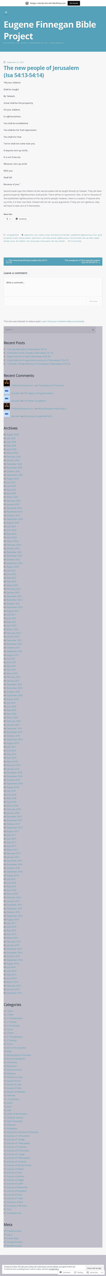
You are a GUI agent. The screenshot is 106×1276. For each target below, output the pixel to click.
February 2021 (14, 677)
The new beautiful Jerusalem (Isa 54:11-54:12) (27, 261)
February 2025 (14, 500)
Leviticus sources (15, 1117)
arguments (28, 235)
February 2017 (14, 853)
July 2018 (11, 790)
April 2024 (11, 537)
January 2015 (13, 945)
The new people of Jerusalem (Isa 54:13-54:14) (41, 71)
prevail (53, 238)
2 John (10, 1029)
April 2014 (11, 978)
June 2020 (11, 706)
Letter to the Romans (17, 1113)
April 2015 (11, 934)
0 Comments (76, 241)
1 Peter (10, 1014)
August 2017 (13, 831)
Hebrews (11, 1095)
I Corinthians (13, 1099)
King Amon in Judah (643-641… (38, 416)
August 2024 (13, 522)
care (36, 235)
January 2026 (13, 460)
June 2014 (11, 971)
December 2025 (14, 464)
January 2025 (13, 504)
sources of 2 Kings (16, 1154)
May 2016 (11, 886)
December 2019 (14, 728)
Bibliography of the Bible (19, 1055)
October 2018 (13, 779)
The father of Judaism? (35, 400)
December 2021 (14, 640)
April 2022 (11, 625)
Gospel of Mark (14, 1088)
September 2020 (15, 695)
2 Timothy (12, 1040)
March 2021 (12, 673)
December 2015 (14, 904)
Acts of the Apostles (16, 1047)
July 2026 (11, 438)
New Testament (14, 1121)
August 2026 (13, 434)
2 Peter (10, 1033)
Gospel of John (14, 1080)
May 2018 (11, 798)
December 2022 (14, 596)
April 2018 (11, 801)
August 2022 (13, 611)
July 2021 (11, 658)
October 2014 (13, 956)
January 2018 (13, 813)
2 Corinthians (13, 1025)
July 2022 (11, 614)
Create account (14, 1231)
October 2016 (13, 868)
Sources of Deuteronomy (19, 1165)
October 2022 (13, 603)
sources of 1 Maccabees (18, 1143)
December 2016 (14, 860)
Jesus (9, 1106)
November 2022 (14, 599)
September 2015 (15, 915)
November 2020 (14, 688)
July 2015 (11, 923)
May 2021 (11, 666)
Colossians (12, 1062)
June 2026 (11, 441)
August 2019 (13, 743)
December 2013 (14, 993)
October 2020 (13, 691)
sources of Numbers (17, 1191)
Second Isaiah (75, 238)
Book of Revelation (16, 1058)
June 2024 (11, 530)
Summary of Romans (17, 1205)
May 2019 (11, 754)
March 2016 (12, 893)
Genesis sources (14, 1077)
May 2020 (11, 710)
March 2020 (12, 717)
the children (20, 241)
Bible (9, 1051)
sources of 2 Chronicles (18, 1150)
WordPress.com (14, 1245)
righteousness (63, 238)
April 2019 (11, 757)
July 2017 (11, 835)
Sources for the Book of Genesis (22, 1132)
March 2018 (12, 805)
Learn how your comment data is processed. (63, 321)
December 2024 (14, 508)
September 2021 (15, 651)
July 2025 (11, 482)
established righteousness (81, 235)
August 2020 (13, 699)
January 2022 (13, 636)
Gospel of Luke (14, 1084)
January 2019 (13, 769)
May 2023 (11, 577)
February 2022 (14, 633)
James (10, 1102)
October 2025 (13, 471)
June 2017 (11, 838)
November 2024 (14, 511)
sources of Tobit (15, 1198)
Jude (9, 1110)
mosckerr (15, 393)
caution (42, 235)
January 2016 (13, 901)
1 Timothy (12, 1022)
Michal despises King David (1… (53, 408)
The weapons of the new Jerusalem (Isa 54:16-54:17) (82, 261)
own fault (46, 238)
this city (55, 241)
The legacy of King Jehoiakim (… (39, 393)
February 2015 (14, 941)
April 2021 (11, 669)
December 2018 (14, 772)
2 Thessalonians (15, 1036)
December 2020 (14, 684)
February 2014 (14, 985)
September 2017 (15, 827)
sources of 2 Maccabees (18, 1157)
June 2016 (11, 882)
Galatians (11, 1073)
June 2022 (11, 618)
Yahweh (62, 241)
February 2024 (14, 544)
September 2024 (15, 519)
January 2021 (13, 680)
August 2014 (13, 963)
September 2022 (15, 607)
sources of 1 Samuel (16, 1146)
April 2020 (11, 713)
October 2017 (13, 824)
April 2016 (11, 890)
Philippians (12, 1128)
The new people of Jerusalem (38, 241)
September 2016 (15, 871)
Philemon (11, 1124)
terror (12, 241)
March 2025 (12, 497)
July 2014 (11, 967)
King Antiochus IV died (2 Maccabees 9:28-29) (29, 356)
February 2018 (14, 809)
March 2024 (12, 541)
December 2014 (14, 948)
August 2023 (13, 566)
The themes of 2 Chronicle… (51, 385)
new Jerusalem (25, 238)
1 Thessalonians (15, 1018)
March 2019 (12, 761)
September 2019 (15, 739)
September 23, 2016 (15, 62)
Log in (10, 1234)
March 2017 (12, 849)
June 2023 (11, 574)
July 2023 (11, 570)
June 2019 (11, 750)
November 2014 (14, 952)
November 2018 (14, 776)
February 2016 (14, 897)
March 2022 (12, 629)
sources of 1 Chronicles (18, 1135)
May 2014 (11, 974)
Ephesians (12, 1066)
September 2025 (15, 475)
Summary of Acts (15, 1202)
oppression (36, 238)
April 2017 (11, 846)
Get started (74, 3)
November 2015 (14, 908)
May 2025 (11, 489)
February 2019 (14, 765)
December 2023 (14, 552)
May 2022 (11, 622)
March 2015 (12, 937)
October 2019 (13, 735)
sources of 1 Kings (16, 1139)
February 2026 (14, 456)
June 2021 (11, 662)
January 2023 (13, 592)
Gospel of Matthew (16, 1091)
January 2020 (13, 724)
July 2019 (11, 746)
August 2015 (13, 919)
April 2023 (11, 581)
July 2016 (11, 879)
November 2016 (14, 864)
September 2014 (15, 960)
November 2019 (14, 732)
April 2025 (11, 493)
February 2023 (14, 588)
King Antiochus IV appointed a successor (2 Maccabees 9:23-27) (37, 360)
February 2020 (14, 721)
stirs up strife (87, 238)
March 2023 (12, 585)
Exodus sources (14, 1069)
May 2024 (11, 533)
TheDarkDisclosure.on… (22, 385)
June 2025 (11, 486)
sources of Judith (15, 1183)
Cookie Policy (54, 1269)
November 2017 (14, 820)
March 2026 (12, 452)
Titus (9, 1209)
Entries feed (12, 1238)
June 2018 (11, 794)
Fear (95, 235)
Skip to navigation (6, 12)
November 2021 (14, 644)
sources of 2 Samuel (16, 1161)
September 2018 (15, 783)
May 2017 (11, 842)
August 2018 (13, 787)
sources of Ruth (14, 1194)
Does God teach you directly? (58, 235)
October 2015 (13, 912)
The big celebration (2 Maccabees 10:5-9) (27, 349)
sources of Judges (15, 1180)
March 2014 (12, 982)
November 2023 (14, 555)
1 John (10, 1011)
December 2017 (14, 816)
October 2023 (13, 559)
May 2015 (11, 930)
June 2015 (11, 926)
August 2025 (13, 478)
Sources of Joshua (15, 1176)
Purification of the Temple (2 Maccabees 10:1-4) (30, 352)
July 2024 (11, 526)
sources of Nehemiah (17, 1187)
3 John (10, 1044)
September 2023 (15, 563)
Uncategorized (13, 235)
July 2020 (11, 702)
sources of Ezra (14, 1172)
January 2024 (13, 548)
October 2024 (13, 515)
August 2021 (13, 655)
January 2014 (13, 989)
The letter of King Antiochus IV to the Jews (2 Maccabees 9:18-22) (38, 363)
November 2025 (14, 467)
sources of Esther (15, 1169)
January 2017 (13, 857)
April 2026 (11, 449)
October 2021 (13, 647)
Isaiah (15, 238)
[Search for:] (50, 329)
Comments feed (14, 1242)
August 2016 (13, 875)
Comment (93, 301)
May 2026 (11, 445)
